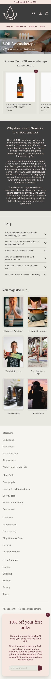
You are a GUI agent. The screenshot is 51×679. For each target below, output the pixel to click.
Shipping (7, 573)
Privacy (6, 587)
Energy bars (9, 495)
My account (9, 608)
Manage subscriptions (29, 608)
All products (9, 460)
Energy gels (9, 482)
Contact (7, 567)
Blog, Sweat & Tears (13, 538)
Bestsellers (8, 509)
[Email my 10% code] (40, 668)
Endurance (8, 439)
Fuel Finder (8, 446)
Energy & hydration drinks (16, 489)
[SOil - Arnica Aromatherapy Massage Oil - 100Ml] (20, 92)
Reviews (7, 544)
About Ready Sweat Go (15, 466)
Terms (6, 594)
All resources (9, 524)
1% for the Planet (11, 551)
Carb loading (9, 531)
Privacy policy (25, 659)
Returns (7, 580)
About (42, 26)
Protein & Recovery (13, 502)
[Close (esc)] (48, 615)
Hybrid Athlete (10, 453)
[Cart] (46, 13)
